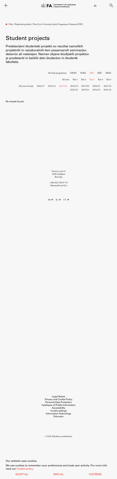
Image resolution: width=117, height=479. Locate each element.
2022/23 (74, 89)
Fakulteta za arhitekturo (62, 436)
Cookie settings (58, 410)
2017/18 (63, 85)
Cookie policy (25, 468)
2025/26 (107, 89)
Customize (95, 474)
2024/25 (96, 89)
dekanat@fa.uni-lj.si (58, 185)
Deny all (58, 474)
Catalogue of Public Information (58, 404)
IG (57, 199)
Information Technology (58, 413)
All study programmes (57, 72)
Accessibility (58, 407)
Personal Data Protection (58, 402)
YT (64, 199)
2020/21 (96, 85)
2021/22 (107, 85)
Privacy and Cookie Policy (58, 399)
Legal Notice (58, 396)
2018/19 (74, 85)
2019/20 (85, 85)
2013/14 (52, 85)
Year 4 (100, 79)
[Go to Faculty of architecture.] (6, 24)
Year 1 (75, 79)
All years (65, 79)
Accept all (21, 474)
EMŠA (83, 72)
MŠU (99, 72)
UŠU (91, 72)
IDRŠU (73, 72)
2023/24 (85, 89)
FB (49, 199)
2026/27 (41, 85)
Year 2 (83, 79)
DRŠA (108, 72)
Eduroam (58, 416)
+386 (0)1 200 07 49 (59, 182)
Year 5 (108, 79)
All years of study (26, 85)
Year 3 (91, 79)
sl (95, 5)
